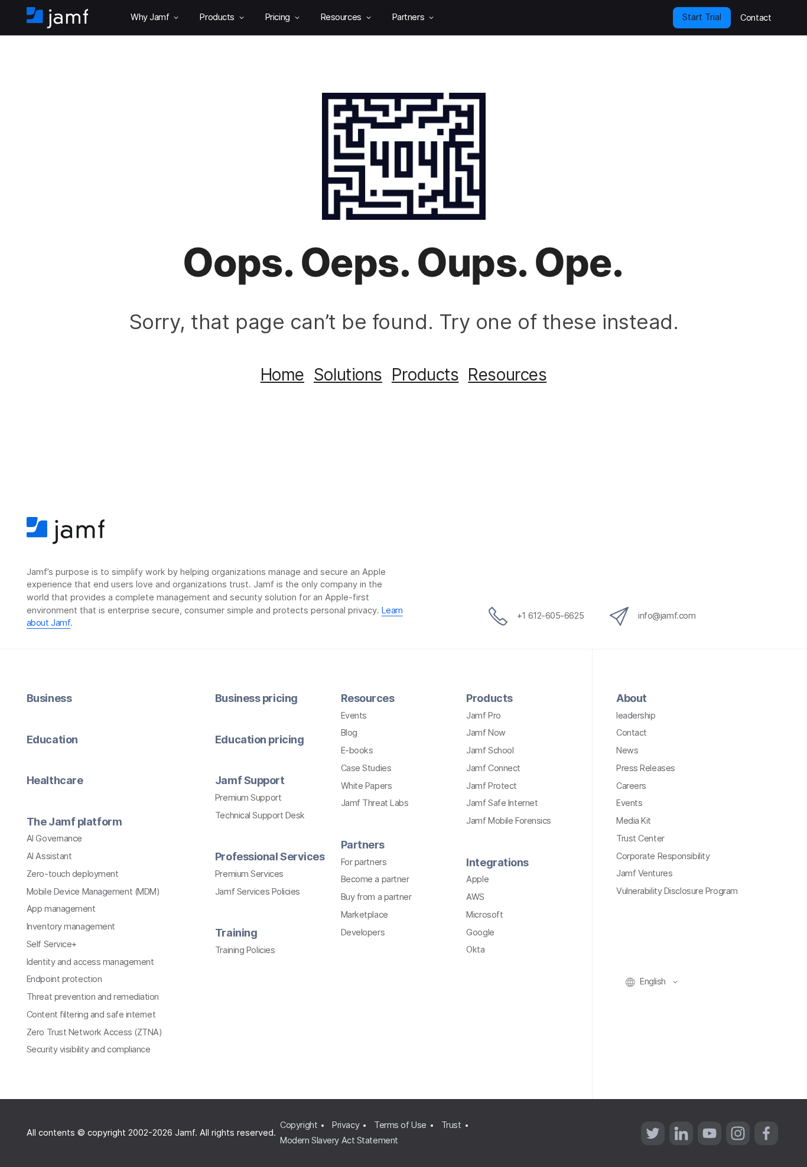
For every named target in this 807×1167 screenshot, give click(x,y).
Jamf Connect (493, 768)
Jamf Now (485, 732)
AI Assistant (49, 856)
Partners (363, 844)
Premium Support (248, 797)
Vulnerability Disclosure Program (677, 891)
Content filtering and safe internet (91, 1014)
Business (49, 698)
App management (61, 908)
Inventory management (71, 926)
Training (236, 933)
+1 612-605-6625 (550, 615)
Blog (349, 732)
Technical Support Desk (260, 815)
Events (354, 715)
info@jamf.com (666, 615)
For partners (364, 862)
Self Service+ (52, 944)
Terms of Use (400, 1125)
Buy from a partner (376, 897)
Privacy (345, 1125)
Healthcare (55, 780)
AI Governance (54, 838)
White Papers (366, 786)
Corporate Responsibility (663, 856)
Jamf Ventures (644, 873)
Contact (631, 732)
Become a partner (375, 879)
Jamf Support (250, 780)
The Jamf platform (74, 821)
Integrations (497, 862)
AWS (475, 897)
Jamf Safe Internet (502, 803)
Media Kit (633, 820)
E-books (357, 750)
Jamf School (489, 750)
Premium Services (249, 874)
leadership (636, 715)
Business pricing (256, 698)
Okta (475, 949)
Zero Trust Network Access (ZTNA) (94, 1032)
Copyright (298, 1125)
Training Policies (245, 950)
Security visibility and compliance (89, 1049)
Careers (631, 786)
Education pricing (259, 739)
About (631, 698)
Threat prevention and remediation (93, 997)
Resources (507, 375)
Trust (451, 1125)
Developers (363, 932)
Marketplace (364, 914)
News (627, 750)
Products (425, 375)
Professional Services (270, 856)
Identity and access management (90, 962)
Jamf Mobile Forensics (508, 820)
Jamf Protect (491, 786)
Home (282, 375)
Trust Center (640, 838)
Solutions (348, 375)
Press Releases (645, 768)
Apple (477, 879)
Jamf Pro (483, 715)
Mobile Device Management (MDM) (93, 891)
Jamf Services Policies (257, 891)
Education (52, 739)
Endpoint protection (64, 979)
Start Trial (701, 17)
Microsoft (484, 914)
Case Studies (366, 768)
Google (480, 932)
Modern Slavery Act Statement (339, 1140)
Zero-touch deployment (73, 874)
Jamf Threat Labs (375, 803)
